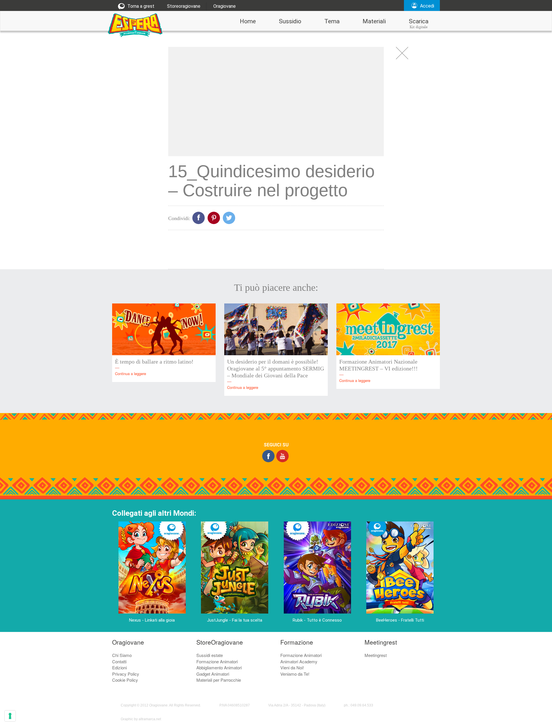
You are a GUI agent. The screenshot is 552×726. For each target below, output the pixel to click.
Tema (332, 21)
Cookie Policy (125, 680)
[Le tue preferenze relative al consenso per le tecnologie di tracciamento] (10, 715)
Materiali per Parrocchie (218, 680)
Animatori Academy (298, 661)
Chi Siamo (122, 655)
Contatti (119, 661)
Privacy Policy (125, 674)
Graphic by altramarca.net (141, 719)
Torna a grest (140, 6)
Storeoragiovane (183, 6)
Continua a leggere (130, 373)
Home (248, 21)
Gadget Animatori (212, 674)
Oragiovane (224, 6)
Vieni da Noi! (292, 667)
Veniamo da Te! (294, 674)
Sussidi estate (209, 655)
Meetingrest (376, 655)
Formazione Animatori (217, 661)
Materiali (374, 21)
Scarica (418, 23)
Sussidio (290, 21)
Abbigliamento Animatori (219, 667)
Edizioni (119, 667)
